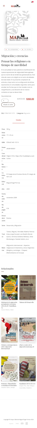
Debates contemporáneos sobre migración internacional (9, 346)
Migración (27, 113)
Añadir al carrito (8, 104)
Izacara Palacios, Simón (7, 310)
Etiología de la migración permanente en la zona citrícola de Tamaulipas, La (9, 305)
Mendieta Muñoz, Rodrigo (8, 387)
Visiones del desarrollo (26, 302)
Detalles (18, 120)
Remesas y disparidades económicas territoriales (9, 384)
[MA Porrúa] (15, 6)
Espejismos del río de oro (27, 384)
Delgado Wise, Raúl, (24, 386)
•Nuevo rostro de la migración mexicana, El (26, 346)
